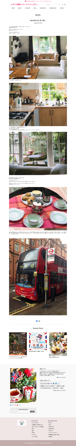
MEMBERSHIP (51, 428)
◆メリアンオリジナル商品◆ (37, 426)
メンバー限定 (34, 436)
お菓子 (33, 432)
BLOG (50, 424)
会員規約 (50, 436)
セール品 (33, 434)
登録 (32, 411)
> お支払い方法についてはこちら (59, 390)
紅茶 (33, 428)
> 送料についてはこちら (61, 377)
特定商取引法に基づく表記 (54, 434)
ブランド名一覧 (35, 422)
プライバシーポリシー (53, 432)
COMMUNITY (51, 426)
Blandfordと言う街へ (38, 20)
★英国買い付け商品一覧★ (37, 424)
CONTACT (51, 430)
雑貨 (33, 430)
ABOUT (50, 422)
